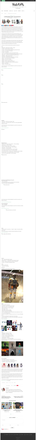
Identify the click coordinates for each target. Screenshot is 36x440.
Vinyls (14, 382)
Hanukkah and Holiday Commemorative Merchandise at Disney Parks (18, 410)
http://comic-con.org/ (4, 380)
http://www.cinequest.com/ (5, 127)
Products (5, 13)
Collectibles (3, 382)
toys (13, 15)
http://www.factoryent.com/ (5, 208)
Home (2, 13)
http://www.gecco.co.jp (4, 232)
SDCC (10, 382)
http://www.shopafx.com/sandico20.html (6, 68)
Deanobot (11, 17)
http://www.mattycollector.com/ (5, 319)
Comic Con (7, 382)
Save (17, 385)
